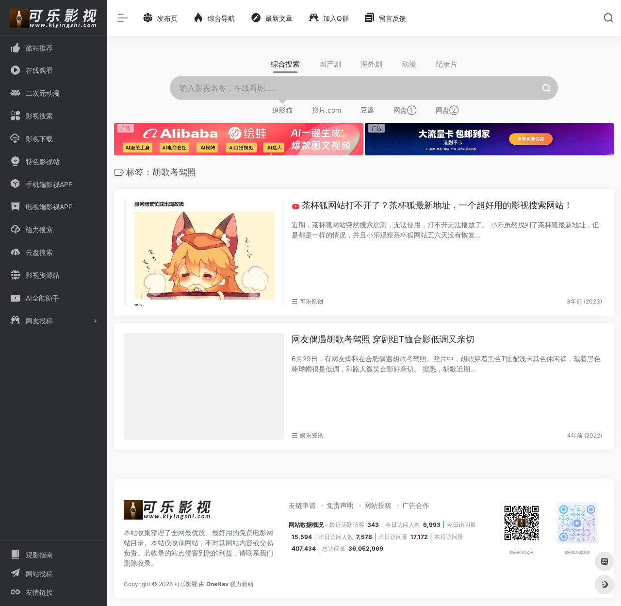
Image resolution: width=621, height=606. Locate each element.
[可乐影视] (167, 513)
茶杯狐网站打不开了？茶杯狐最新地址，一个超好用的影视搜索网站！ (433, 205)
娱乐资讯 (311, 435)
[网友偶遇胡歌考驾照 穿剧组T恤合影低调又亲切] (204, 386)
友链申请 (302, 505)
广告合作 (415, 505)
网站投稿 (378, 505)
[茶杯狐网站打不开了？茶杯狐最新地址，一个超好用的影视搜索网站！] (204, 252)
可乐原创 (311, 301)
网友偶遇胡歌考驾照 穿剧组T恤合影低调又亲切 (383, 339)
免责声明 (340, 505)
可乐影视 (185, 584)
